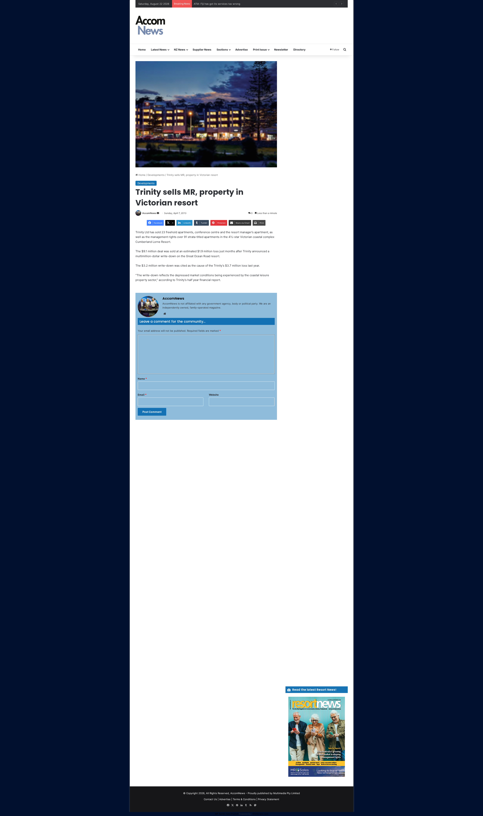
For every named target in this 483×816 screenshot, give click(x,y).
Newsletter (281, 49)
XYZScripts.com (260, 814)
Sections (222, 49)
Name (142, 378)
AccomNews (149, 213)
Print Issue (260, 49)
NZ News (179, 49)
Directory (299, 49)
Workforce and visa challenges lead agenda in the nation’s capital (232, 3)
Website (214, 394)
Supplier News (202, 49)
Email (142, 394)
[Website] (164, 313)
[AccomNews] (150, 25)
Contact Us (210, 799)
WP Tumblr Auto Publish (226, 814)
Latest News (159, 49)
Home (142, 49)
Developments (156, 174)
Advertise (241, 49)
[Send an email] (158, 213)
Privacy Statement (268, 799)
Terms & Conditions (244, 799)
